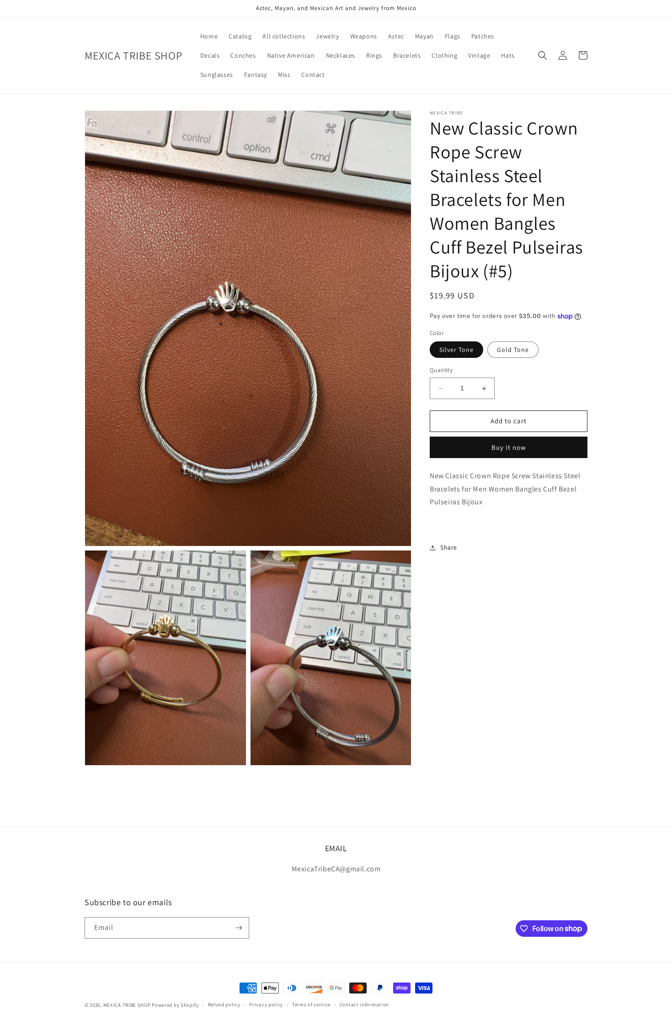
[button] (543, 55)
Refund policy (224, 1004)
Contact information (364, 1004)
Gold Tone (513, 350)
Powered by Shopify (175, 1005)
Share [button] (448, 548)
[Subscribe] (239, 928)
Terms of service (311, 1004)
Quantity (441, 370)
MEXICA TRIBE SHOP (127, 1005)
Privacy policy (266, 1004)
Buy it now (508, 447)
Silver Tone (456, 350)
